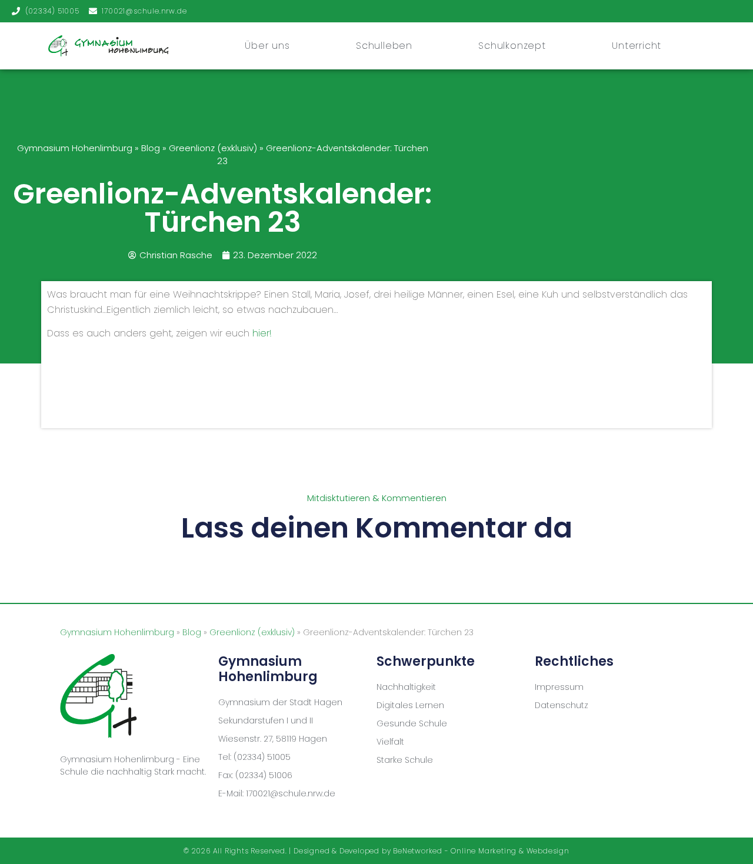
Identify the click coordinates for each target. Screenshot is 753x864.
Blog (150, 148)
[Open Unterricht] (666, 46)
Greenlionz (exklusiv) (213, 148)
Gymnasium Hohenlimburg (74, 148)
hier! (262, 333)
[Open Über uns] (294, 46)
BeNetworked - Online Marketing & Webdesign (481, 851)
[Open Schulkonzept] (550, 46)
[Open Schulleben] (417, 46)
